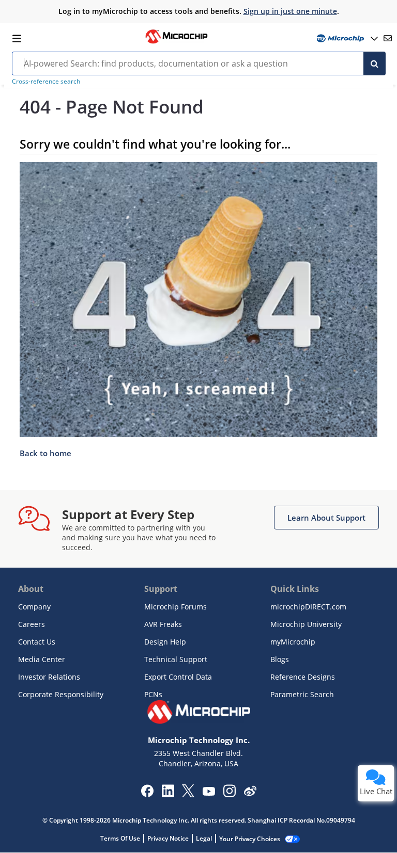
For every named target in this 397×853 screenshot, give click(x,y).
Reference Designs (302, 677)
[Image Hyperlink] (176, 42)
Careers (31, 624)
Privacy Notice (168, 838)
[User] (346, 38)
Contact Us (36, 642)
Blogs (279, 659)
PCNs (153, 694)
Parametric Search (302, 694)
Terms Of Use (120, 838)
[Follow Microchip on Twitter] (188, 794)
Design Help (165, 642)
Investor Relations (49, 677)
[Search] (374, 63)
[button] (326, 517)
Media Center (41, 659)
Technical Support (175, 659)
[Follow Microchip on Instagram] (229, 794)
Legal (204, 838)
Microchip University (306, 624)
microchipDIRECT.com (308, 606)
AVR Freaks (163, 624)
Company (34, 606)
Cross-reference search (46, 81)
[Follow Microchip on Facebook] (147, 794)
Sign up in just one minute (290, 11)
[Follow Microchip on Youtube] (208, 792)
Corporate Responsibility (60, 694)
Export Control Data (178, 677)
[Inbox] (388, 38)
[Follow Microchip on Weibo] (249, 793)
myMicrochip (292, 642)
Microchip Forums (175, 606)
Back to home (45, 453)
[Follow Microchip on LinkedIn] (167, 794)
